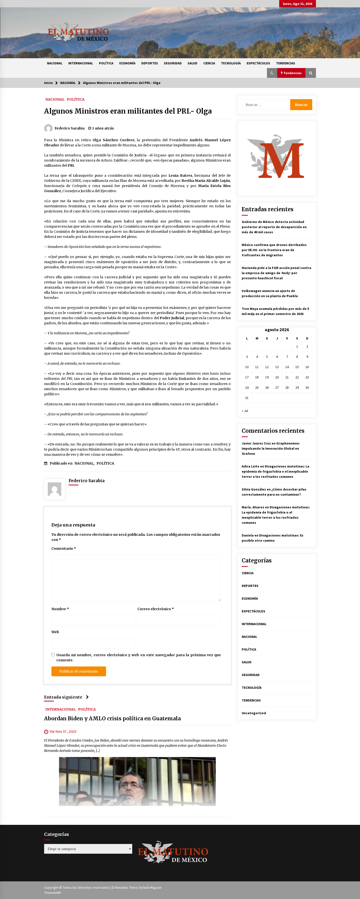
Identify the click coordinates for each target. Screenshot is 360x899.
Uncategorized (254, 713)
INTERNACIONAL (80, 63)
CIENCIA (209, 63)
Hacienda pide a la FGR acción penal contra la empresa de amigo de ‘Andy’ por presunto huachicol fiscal (276, 273)
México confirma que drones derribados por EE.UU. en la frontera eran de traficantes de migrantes (274, 250)
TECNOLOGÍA (231, 63)
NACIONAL (54, 63)
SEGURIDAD (173, 63)
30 (307, 387)
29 (297, 387)
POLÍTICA (106, 63)
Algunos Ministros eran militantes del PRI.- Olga (128, 111)
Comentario (63, 548)
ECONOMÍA (127, 63)
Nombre (60, 609)
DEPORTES (149, 63)
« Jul (245, 411)
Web (55, 632)
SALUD (192, 63)
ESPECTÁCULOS (258, 63)
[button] (272, 73)
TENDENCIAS (285, 63)
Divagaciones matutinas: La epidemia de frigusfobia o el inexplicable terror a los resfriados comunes (275, 471)
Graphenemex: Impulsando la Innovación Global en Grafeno (271, 448)
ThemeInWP (53, 892)
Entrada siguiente (63, 697)
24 (247, 387)
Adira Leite (250, 466)
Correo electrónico (155, 609)
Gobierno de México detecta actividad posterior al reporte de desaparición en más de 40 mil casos (274, 227)
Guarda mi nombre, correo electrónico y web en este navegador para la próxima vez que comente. (138, 657)
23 (307, 377)
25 (257, 387)
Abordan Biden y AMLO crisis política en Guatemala (112, 718)
